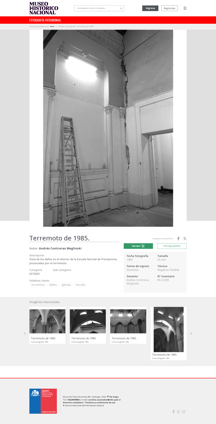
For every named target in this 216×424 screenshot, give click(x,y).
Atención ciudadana (73, 402)
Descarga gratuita (171, 245)
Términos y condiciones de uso (100, 402)
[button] (25, 333)
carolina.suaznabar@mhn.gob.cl (104, 399)
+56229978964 (73, 399)
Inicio (52, 26)
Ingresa (150, 8)
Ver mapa (112, 396)
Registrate (169, 8)
